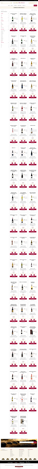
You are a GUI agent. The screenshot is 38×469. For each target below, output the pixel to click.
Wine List (35, 5)
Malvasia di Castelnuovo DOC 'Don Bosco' (13, 59)
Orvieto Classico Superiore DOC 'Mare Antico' (32, 14)
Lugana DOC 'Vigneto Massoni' (13, 14)
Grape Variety (2, 29)
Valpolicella (2, 24)
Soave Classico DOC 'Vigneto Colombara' (32, 81)
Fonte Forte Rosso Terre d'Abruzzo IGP (23, 81)
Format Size (2, 42)
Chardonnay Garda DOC (23, 36)
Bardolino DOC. (23, 58)
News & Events (19, 5)
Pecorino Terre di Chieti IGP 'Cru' (13, 81)
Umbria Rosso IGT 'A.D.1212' (13, 36)
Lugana (1, 23)
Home (9, 5)
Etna (1, 22)
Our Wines (15, 5)
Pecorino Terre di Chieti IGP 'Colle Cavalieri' (32, 37)
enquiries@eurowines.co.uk (7, 0)
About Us (12, 5)
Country (2, 13)
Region (2, 17)
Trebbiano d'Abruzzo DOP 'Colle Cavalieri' (23, 14)
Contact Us (23, 5)
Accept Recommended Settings (19, 466)
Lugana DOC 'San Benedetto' (32, 58)
